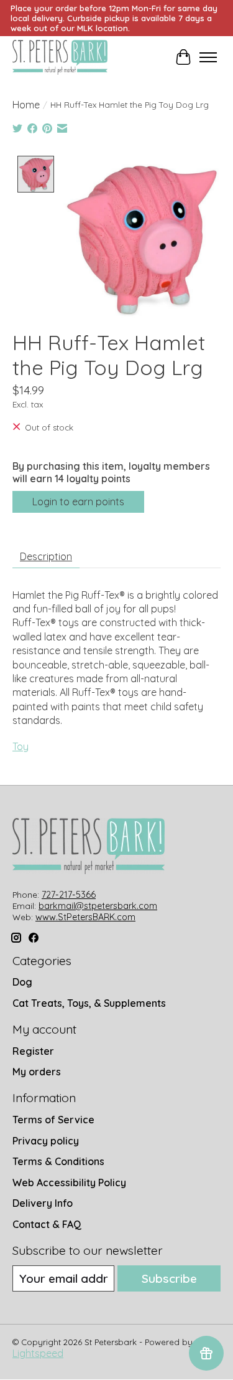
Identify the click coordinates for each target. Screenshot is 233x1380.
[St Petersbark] (59, 57)
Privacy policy (45, 1141)
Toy (20, 746)
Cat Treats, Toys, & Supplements (89, 1003)
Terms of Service (53, 1119)
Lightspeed (37, 1353)
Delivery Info (42, 1203)
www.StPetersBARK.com (85, 917)
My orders (36, 1071)
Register (33, 1051)
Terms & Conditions (58, 1161)
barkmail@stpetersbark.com (98, 905)
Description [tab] (46, 556)
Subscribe (169, 1278)
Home (26, 104)
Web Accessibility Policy (69, 1182)
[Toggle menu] (208, 57)
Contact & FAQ (46, 1224)
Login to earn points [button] (78, 501)
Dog (22, 982)
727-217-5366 (69, 894)
